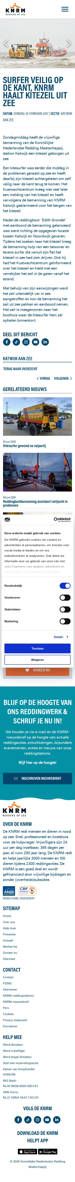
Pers (6, 1008)
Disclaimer (10, 1026)
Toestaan (38, 648)
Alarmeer (9, 959)
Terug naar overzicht (20, 368)
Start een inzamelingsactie (20, 1063)
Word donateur (13, 1044)
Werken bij (10, 946)
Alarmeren (10, 989)
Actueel (8, 940)
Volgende (61, 378)
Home (7, 916)
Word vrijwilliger (14, 1051)
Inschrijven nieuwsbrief (41, 778)
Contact (8, 977)
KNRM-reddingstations (18, 995)
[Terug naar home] (15, 9)
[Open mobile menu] (65, 9)
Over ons (9, 922)
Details (58, 637)
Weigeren (37, 659)
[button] (6, 43)
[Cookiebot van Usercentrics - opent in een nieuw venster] (54, 519)
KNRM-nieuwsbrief (16, 1002)
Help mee (9, 928)
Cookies (8, 1014)
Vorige (45, 378)
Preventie (9, 934)
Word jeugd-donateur (17, 1057)
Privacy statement (15, 1020)
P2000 (7, 983)
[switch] (65, 598)
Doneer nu (41, 669)
